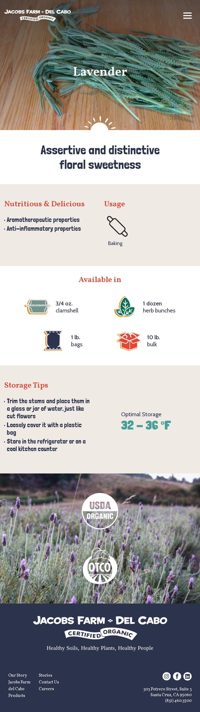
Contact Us (49, 682)
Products (16, 696)
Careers (46, 689)
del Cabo (16, 689)
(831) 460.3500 (178, 701)
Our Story (17, 675)
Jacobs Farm (19, 682)
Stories (45, 675)
